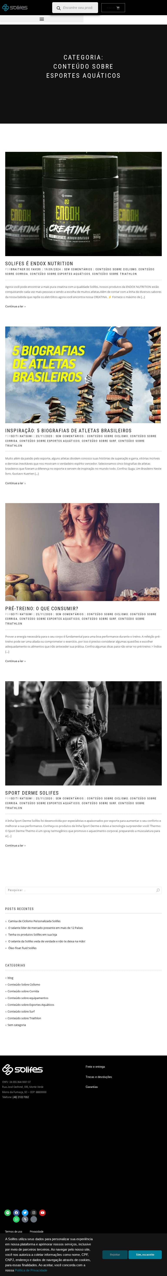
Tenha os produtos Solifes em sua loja (32, 934)
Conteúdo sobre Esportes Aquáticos (60, 273)
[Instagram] (33, 1213)
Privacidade (36, 1231)
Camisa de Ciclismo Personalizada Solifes (34, 921)
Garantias (92, 1087)
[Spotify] (7, 1213)
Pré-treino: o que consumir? (41, 608)
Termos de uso (13, 1231)
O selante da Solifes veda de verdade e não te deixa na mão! (46, 941)
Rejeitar (115, 1254)
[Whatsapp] (16, 1219)
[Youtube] (42, 1213)
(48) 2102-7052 (21, 1097)
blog (10, 978)
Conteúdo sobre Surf (99, 440)
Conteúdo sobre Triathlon (114, 273)
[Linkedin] (33, 1219)
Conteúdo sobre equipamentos (28, 998)
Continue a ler (14, 306)
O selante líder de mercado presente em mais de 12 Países (45, 928)
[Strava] (25, 1219)
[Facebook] (16, 1213)
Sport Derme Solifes (32, 793)
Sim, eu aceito (145, 1254)
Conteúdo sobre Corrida (23, 991)
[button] (42, 18)
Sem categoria (17, 1025)
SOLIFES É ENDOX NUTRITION (39, 263)
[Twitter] (25, 1213)
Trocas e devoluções (99, 1077)
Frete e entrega (95, 1066)
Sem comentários (78, 269)
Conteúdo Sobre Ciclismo (116, 269)
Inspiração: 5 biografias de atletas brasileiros (68, 430)
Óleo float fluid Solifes (22, 948)
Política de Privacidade (31, 1270)
